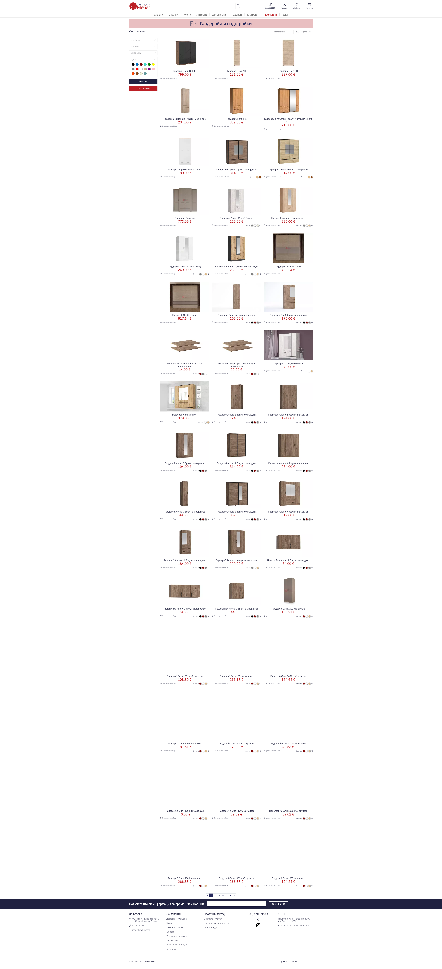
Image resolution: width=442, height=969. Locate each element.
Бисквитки (171, 949)
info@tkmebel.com (141, 930)
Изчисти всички (143, 88)
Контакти (170, 932)
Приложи (143, 81)
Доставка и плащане (176, 919)
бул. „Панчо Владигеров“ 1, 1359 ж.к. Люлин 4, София (145, 920)
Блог (285, 14)
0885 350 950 (138, 925)
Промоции (270, 14)
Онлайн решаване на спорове (293, 925)
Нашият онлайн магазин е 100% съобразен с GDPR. (294, 920)
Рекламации (172, 940)
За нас (169, 923)
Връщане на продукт (176, 944)
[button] (284, 6)
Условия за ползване (176, 936)
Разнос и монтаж (174, 927)
